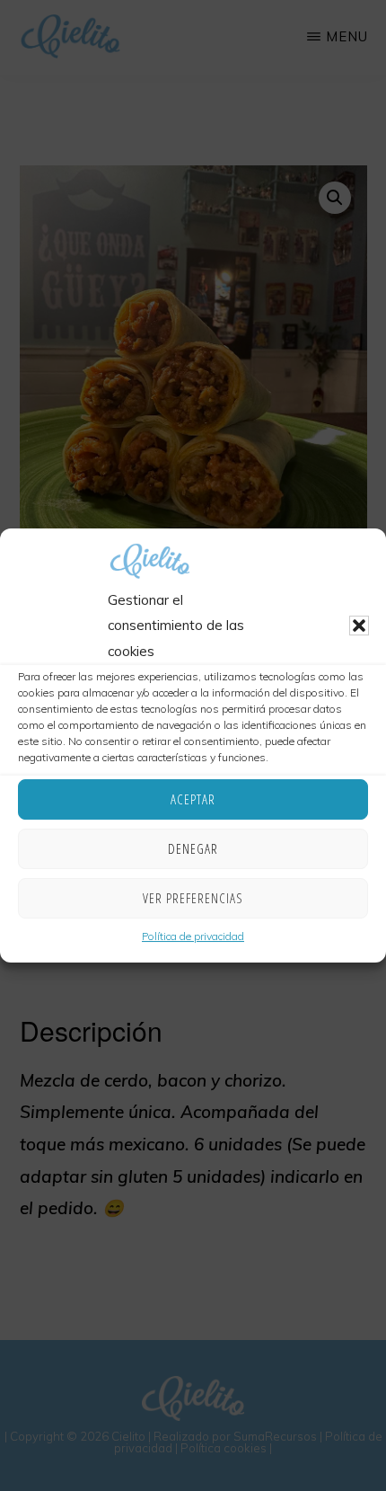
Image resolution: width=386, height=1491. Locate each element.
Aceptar (193, 799)
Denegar (193, 848)
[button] (359, 626)
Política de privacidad (193, 936)
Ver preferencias (193, 898)
